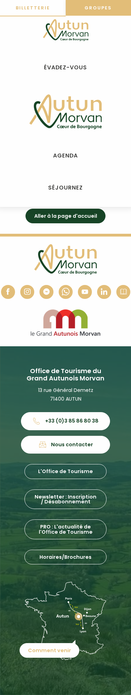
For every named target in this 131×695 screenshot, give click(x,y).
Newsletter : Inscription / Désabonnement (65, 499)
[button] (65, 68)
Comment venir (49, 650)
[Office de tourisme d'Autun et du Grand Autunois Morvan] (65, 111)
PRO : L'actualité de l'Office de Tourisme (66, 529)
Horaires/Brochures (65, 557)
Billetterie (33, 8)
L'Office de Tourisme (65, 471)
